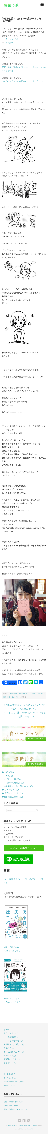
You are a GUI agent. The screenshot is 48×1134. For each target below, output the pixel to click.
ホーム (7, 1029)
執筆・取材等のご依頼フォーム (15, 1109)
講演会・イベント (12, 1059)
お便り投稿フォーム (11, 1106)
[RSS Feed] (28, 1121)
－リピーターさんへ (15, 1041)
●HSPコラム (8, 772)
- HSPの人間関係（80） (14, 782)
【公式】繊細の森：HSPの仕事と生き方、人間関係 (22, 1125)
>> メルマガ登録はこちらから (23, 848)
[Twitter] (20, 1121)
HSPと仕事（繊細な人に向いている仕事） (23, 693)
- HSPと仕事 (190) (11, 779)
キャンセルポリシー (11, 1078)
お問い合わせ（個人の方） (14, 1102)
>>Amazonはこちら (12, 1002)
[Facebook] (25, 1121)
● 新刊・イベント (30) (13, 793)
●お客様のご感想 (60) (12, 796)
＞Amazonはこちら (12, 951)
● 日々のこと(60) (10, 789)
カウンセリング (11, 1033)
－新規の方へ (12, 1037)
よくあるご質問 (9, 1074)
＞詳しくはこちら (11, 947)
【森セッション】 (11, 39)
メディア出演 (10, 1055)
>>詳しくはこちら (11, 998)
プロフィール (10, 1063)
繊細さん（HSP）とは (14, 1044)
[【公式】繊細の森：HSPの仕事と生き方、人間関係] (11, 5)
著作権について (9, 1085)
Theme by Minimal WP (27, 1129)
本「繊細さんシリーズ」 (15, 1052)
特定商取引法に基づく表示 (14, 1082)
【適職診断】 (9, 42)
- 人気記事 (8, 775)
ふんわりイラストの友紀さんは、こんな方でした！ (24, 81)
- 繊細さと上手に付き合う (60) (17, 786)
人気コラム (9, 1048)
